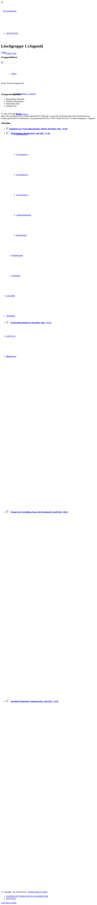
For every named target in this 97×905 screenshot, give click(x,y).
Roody (18, 114)
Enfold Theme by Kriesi (37, 892)
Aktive (3, 52)
